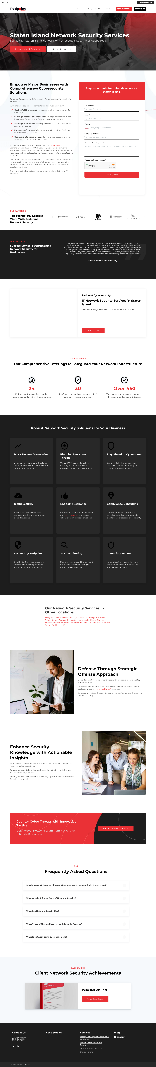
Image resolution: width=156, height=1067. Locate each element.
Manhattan (58, 623)
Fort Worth (63, 620)
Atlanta (57, 618)
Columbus (100, 618)
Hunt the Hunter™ (104, 689)
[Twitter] (3, 2)
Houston (73, 620)
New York (75, 623)
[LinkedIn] (7, 2)
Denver (54, 620)
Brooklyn (73, 618)
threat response (72, 515)
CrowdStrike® (56, 145)
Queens (92, 623)
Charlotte (83, 618)
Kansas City (95, 620)
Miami (66, 623)
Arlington (49, 618)
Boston (65, 618)
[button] (81, 9)
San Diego (101, 623)
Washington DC (58, 625)
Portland (84, 623)
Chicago (91, 618)
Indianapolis (84, 620)
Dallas (47, 620)
